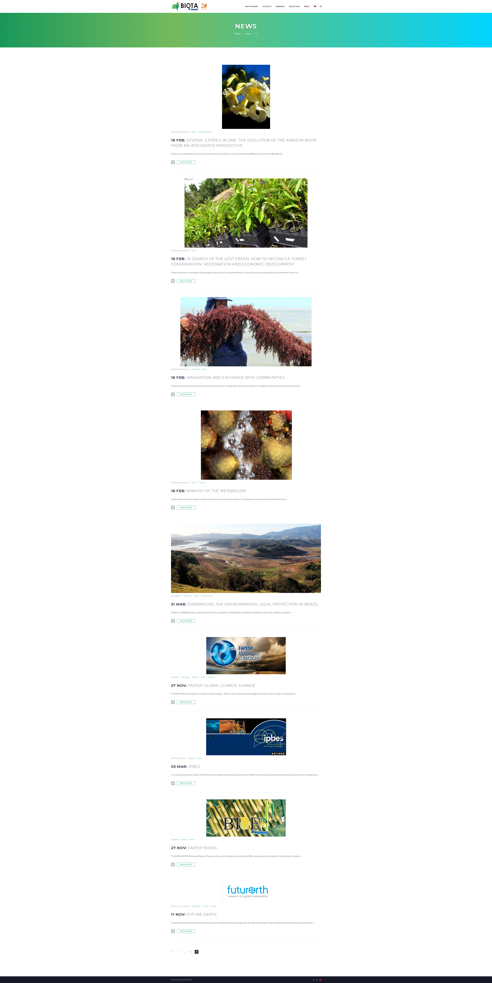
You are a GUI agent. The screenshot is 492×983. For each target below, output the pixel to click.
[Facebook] (313, 980)
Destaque (195, 369)
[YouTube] (320, 980)
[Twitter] (317, 980)
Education (294, 6)
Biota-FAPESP (251, 6)
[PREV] (173, 952)
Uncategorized (204, 131)
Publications (206, 595)
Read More (186, 162)
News (306, 6)
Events (206, 906)
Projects (202, 482)
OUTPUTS (267, 6)
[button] (173, 162)
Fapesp (195, 677)
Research (280, 6)
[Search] (320, 6)
